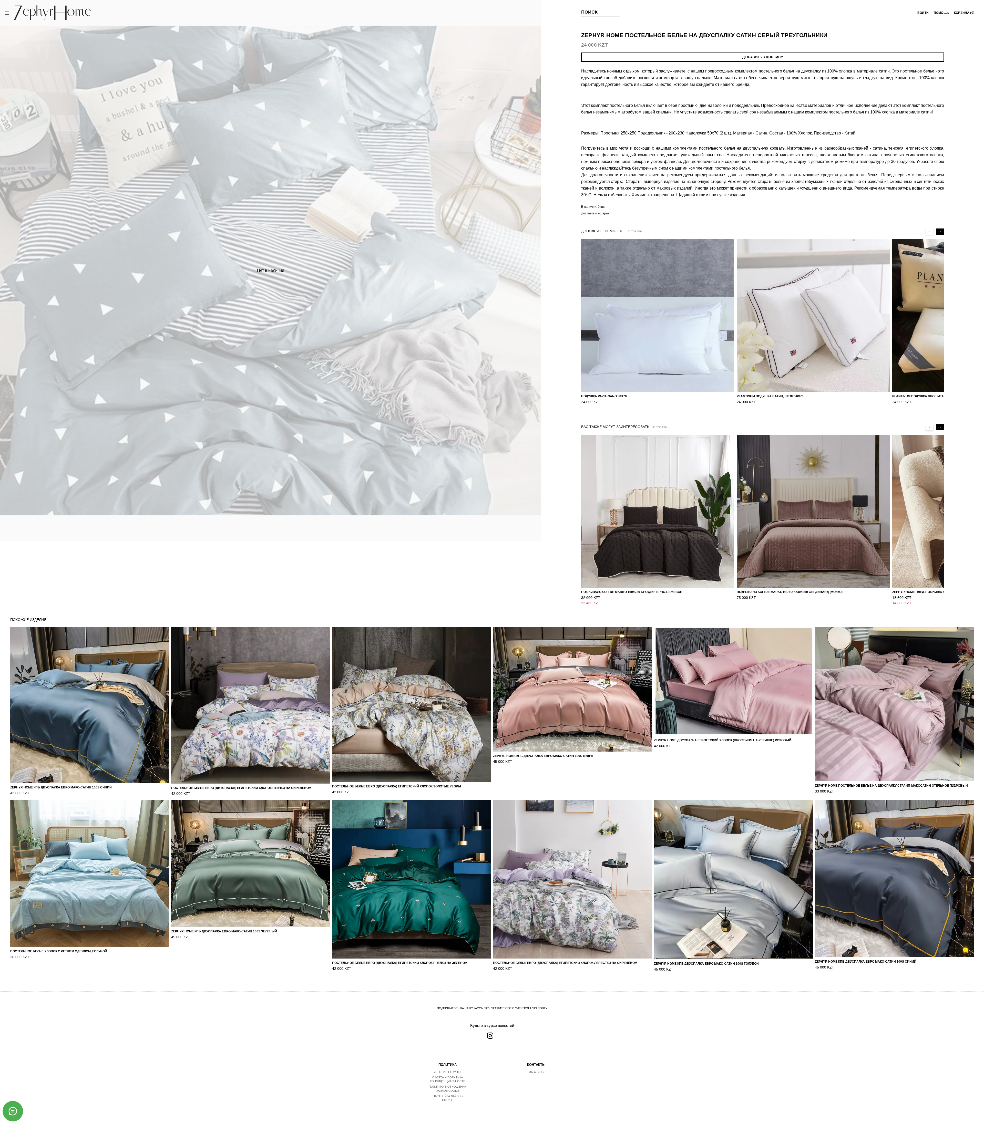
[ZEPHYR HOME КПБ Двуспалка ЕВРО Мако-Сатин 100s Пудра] (572, 689)
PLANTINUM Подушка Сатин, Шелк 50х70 (770, 396)
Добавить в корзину (762, 57)
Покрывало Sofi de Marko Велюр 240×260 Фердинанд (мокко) (790, 592)
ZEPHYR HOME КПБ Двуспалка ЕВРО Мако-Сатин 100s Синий (61, 787)
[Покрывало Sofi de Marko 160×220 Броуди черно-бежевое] (657, 511)
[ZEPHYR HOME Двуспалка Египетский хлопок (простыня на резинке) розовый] (733, 681)
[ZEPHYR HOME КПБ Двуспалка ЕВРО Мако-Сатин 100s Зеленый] (250, 863)
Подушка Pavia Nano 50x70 (604, 396)
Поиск (589, 12)
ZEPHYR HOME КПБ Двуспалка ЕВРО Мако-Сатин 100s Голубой (706, 963)
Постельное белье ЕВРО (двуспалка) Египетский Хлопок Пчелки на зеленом (399, 963)
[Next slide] (940, 231)
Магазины (536, 1072)
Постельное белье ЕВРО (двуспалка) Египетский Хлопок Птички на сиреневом (241, 788)
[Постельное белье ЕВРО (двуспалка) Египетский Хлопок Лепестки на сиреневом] (572, 879)
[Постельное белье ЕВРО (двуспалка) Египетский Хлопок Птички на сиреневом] (250, 705)
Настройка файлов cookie (448, 1098)
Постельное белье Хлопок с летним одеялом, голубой (58, 951)
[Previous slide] (929, 231)
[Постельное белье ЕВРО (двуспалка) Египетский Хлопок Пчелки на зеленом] (411, 879)
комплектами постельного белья (704, 148)
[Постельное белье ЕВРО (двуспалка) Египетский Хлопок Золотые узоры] (411, 704)
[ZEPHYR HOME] (52, 12)
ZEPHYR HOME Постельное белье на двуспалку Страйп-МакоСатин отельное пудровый (891, 785)
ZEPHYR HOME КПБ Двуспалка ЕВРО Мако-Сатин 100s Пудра (543, 756)
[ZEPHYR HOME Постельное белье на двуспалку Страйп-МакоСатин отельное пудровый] (894, 704)
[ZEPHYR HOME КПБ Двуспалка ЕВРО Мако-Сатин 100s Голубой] (733, 879)
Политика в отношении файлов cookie (447, 1088)
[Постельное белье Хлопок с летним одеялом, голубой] (89, 873)
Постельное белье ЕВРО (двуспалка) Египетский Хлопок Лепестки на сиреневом (565, 963)
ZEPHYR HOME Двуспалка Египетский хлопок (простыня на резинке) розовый (722, 740)
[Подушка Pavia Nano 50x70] (657, 315)
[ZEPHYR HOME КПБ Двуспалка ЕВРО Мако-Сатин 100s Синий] (89, 705)
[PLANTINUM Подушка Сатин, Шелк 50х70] (813, 315)
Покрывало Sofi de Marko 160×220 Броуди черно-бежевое (631, 592)
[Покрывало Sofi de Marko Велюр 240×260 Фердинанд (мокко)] (813, 511)
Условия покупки (448, 1072)
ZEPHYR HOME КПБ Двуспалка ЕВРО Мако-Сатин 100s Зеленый (224, 931)
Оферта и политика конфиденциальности (447, 1079)
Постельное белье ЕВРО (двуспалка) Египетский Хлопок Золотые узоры (396, 786)
